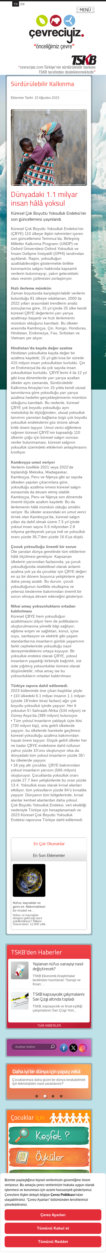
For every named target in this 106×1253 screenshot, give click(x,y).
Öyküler (49, 1159)
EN (22, 4)
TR (16, 4)
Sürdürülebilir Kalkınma (42, 84)
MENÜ (85, 10)
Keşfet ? (49, 1137)
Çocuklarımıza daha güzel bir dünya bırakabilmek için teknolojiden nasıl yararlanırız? (48, 1082)
